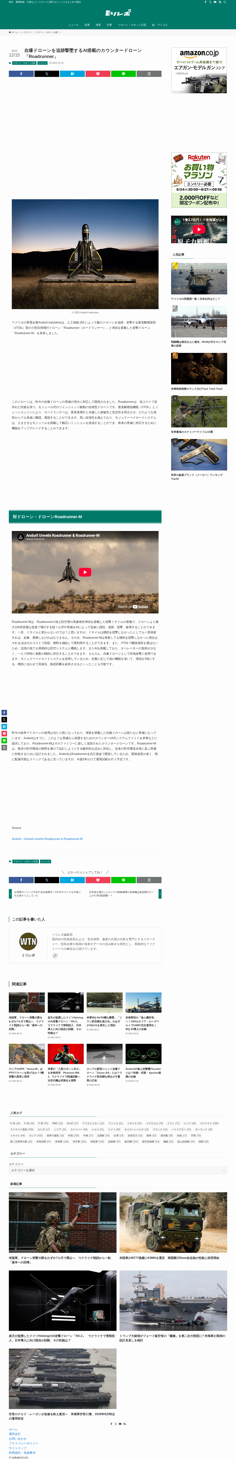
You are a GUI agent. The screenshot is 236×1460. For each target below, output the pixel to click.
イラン (173, 1123)
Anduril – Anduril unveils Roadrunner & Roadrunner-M (47, 838)
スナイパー (78, 1129)
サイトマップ (18, 1448)
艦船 (168, 1141)
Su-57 (72, 1123)
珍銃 (182, 1135)
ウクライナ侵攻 (21, 1129)
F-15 (15, 1123)
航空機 (131, 1141)
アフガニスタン (93, 1123)
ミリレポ (28, 955)
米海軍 (62, 1141)
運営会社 (15, 1434)
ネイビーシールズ (136, 1129)
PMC (57, 1123)
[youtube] (215, 2)
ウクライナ (209, 1123)
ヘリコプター (181, 1129)
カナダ (44, 1129)
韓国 (204, 1141)
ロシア (36, 1135)
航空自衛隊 (150, 1141)
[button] (21, 74)
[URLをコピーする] (149, 74)
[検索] (224, 2)
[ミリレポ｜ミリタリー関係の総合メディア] (118, 13)
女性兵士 (135, 1135)
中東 (88, 1135)
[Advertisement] (85, 135)
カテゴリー (16, 1164)
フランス (160, 1129)
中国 (73, 1135)
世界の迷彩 (55, 1135)
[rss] (220, 2)
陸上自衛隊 (186, 1141)
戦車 (151, 1135)
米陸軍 (97, 1141)
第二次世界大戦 (21, 1141)
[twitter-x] (210, 2)
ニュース (43, 63)
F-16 (29, 1123)
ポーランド (203, 1129)
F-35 (43, 1123)
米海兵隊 (43, 1141)
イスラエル (154, 1123)
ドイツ (114, 1129)
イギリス (134, 1123)
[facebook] (205, 2)
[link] (55, 955)
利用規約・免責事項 (22, 1452)
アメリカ (115, 1123)
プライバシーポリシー (23, 1443)
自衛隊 (114, 1141)
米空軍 (79, 1141)
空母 (196, 1135)
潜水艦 (167, 1135)
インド (190, 1123)
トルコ (98, 1129)
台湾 (119, 1135)
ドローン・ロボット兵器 (24, 63)
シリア (60, 1129)
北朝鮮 (103, 1135)
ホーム (13, 1429)
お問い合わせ (18, 1438)
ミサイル (17, 1135)
